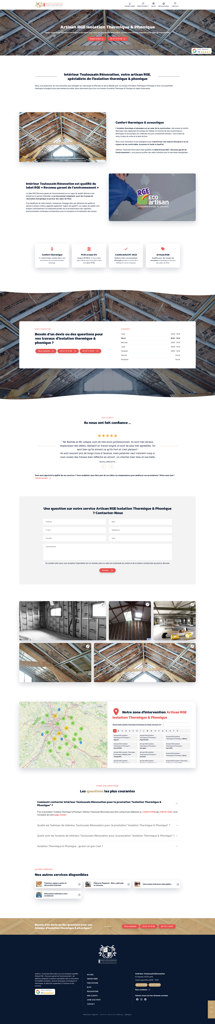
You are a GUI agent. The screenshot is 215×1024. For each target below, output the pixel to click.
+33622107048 (149, 812)
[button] (61, 739)
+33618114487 (165, 812)
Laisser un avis (41, 478)
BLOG (154, 6)
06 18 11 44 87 (89, 351)
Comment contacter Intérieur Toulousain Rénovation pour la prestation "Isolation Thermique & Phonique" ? (99, 803)
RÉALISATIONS (163, 6)
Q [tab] (162, 731)
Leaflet (104, 767)
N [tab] (151, 731)
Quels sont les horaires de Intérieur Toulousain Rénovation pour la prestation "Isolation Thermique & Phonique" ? (106, 836)
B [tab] (118, 731)
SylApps (128, 1014)
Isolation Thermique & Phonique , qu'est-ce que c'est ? (70, 846)
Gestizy (120, 1014)
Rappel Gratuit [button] (95, 39)
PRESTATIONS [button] (142, 6)
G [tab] (137, 731)
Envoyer (105, 570)
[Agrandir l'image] (102, 604)
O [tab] (155, 731)
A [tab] (114, 731)
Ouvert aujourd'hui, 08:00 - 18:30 (147, 980)
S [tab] (170, 731)
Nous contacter (44, 351)
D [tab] (126, 731)
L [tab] (143, 731)
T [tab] (173, 731)
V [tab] (177, 731)
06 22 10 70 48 (116, 39)
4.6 (199, 52)
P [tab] (158, 731)
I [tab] (140, 731)
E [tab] (129, 731)
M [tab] (147, 731)
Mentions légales (90, 1014)
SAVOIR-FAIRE (130, 6)
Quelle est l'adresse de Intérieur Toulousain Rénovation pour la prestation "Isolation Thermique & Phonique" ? (103, 825)
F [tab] (133, 731)
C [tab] (122, 731)
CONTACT (175, 6)
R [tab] (166, 731)
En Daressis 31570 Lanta (144, 977)
